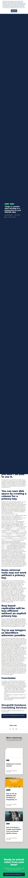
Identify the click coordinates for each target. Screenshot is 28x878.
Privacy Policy (22, 7)
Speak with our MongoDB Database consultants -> (14, 716)
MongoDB (3, 711)
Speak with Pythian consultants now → (14, 874)
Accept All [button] (14, 10)
